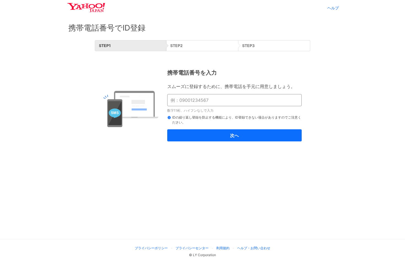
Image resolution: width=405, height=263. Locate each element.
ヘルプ (333, 8)
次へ (234, 135)
